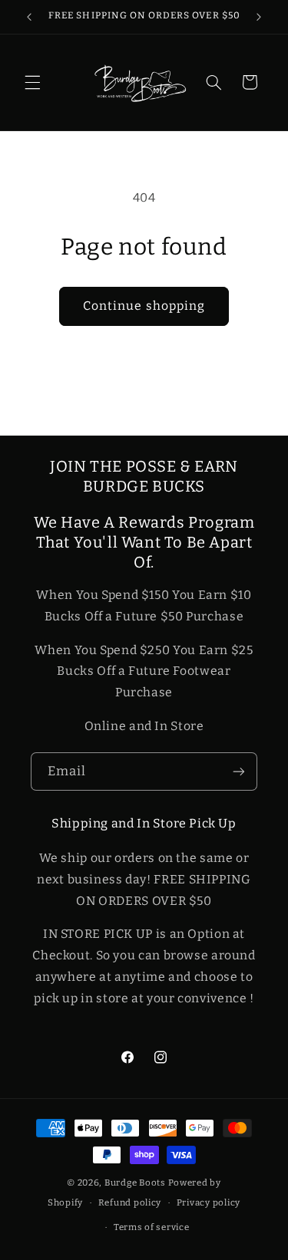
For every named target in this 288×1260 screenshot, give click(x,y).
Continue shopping (144, 305)
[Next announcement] (259, 17)
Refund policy (130, 1202)
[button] (32, 82)
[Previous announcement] (29, 17)
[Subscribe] (239, 771)
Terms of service (152, 1227)
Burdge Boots (135, 1182)
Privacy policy (208, 1202)
